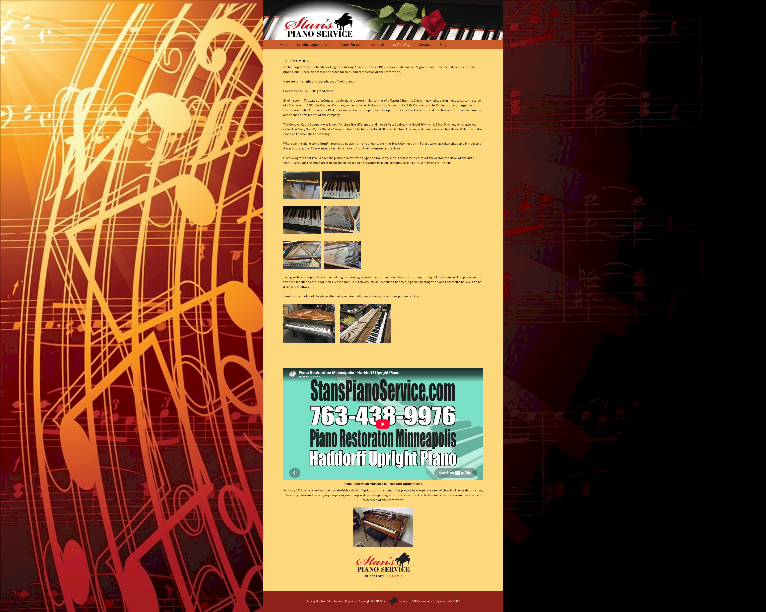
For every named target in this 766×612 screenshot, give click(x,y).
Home (283, 44)
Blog (442, 44)
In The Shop (401, 44)
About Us (378, 44)
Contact (425, 44)
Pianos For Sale (350, 44)
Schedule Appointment (314, 44)
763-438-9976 (394, 576)
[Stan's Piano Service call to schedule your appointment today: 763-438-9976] (383, 20)
